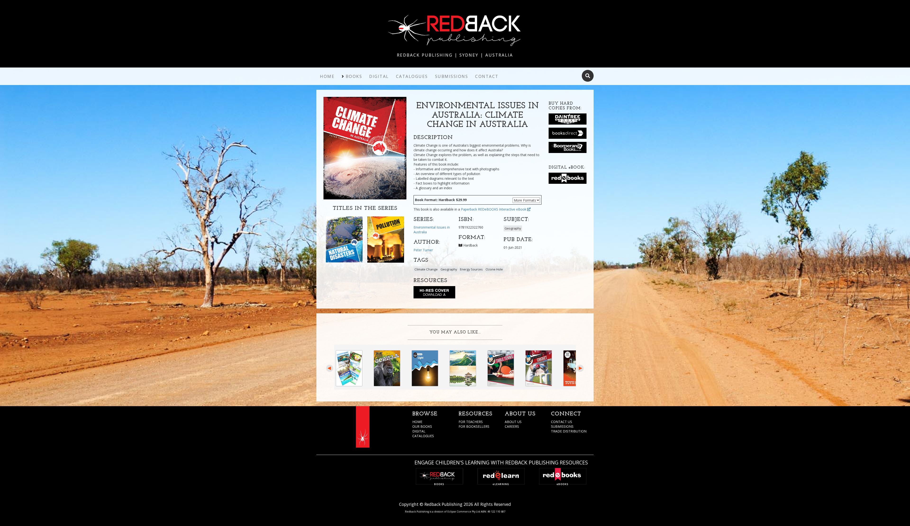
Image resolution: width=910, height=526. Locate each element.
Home (327, 76)
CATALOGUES (423, 436)
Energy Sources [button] (471, 269)
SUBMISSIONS (562, 426)
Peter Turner (423, 250)
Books (354, 76)
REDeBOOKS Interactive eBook (502, 209)
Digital (379, 76)
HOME (417, 421)
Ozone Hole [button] (494, 269)
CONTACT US (561, 421)
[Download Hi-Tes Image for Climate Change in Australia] (434, 293)
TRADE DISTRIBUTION (569, 431)
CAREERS (512, 426)
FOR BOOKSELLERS (474, 426)
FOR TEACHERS (471, 421)
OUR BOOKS (422, 426)
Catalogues (412, 76)
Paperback (469, 209)
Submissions (451, 76)
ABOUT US (513, 421)
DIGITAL (418, 431)
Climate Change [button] (426, 269)
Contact (487, 76)
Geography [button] (513, 228)
